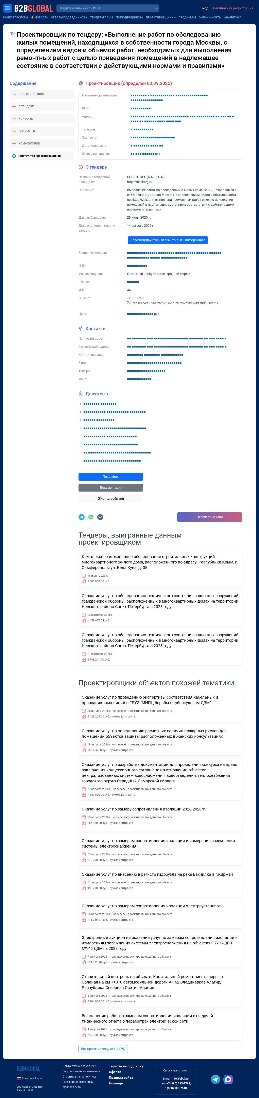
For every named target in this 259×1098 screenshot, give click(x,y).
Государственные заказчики (81, 1071)
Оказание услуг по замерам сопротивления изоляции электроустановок (151, 905)
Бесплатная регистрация (233, 8)
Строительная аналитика (79, 1076)
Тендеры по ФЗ (101, 17)
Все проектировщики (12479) (103, 1049)
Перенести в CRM (210, 517)
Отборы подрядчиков (68, 17)
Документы (28, 131)
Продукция (187, 17)
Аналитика (232, 17)
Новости (41, 17)
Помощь (116, 1083)
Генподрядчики (128, 17)
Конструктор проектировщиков (39, 155)
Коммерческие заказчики (79, 1066)
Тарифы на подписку (126, 1066)
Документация (111, 488)
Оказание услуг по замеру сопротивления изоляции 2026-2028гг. (144, 809)
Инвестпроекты (15, 17)
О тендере (26, 106)
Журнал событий (111, 498)
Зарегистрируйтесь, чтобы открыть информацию (168, 240)
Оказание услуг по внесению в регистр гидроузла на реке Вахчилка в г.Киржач (157, 874)
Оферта (115, 1072)
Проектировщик (31, 94)
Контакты (26, 118)
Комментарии (29, 143)
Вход (204, 8)
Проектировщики (159, 17)
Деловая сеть (72, 1087)
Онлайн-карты (210, 17)
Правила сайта (121, 1078)
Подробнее (111, 477)
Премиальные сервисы (78, 1081)
